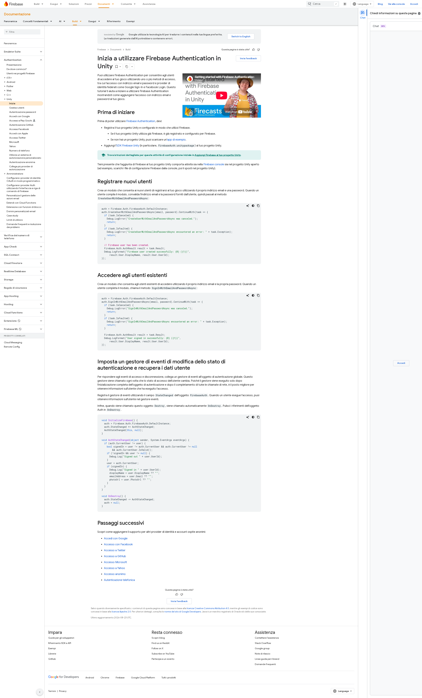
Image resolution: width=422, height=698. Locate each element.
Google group (262, 648)
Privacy (62, 691)
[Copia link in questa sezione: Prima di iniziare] (138, 113)
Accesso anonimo (115, 574)
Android (89, 677)
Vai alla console (396, 3)
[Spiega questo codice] (247, 205)
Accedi (414, 3)
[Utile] (253, 49)
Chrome (105, 677)
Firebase (101, 49)
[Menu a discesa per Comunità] (136, 4)
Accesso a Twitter (114, 550)
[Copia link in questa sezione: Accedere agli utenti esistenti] (170, 276)
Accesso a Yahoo (114, 568)
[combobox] (322, 4)
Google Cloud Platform (143, 677)
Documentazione (17, 14)
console (213, 164)
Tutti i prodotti (169, 677)
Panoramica (10, 21)
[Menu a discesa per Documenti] (114, 4)
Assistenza (149, 3)
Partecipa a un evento (163, 658)
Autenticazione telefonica (119, 580)
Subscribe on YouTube (163, 653)
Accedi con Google (115, 538)
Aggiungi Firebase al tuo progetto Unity (218, 155)
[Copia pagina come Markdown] (127, 66)
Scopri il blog (158, 637)
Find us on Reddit (160, 643)
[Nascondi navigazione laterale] (39, 692)
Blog (380, 3)
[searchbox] (22, 31)
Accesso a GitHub (115, 556)
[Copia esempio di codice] (258, 205)
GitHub (52, 658)
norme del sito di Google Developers (182, 611)
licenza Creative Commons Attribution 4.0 (208, 608)
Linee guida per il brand (267, 658)
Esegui (54, 3)
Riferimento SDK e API (59, 643)
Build (36, 3)
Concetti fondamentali (35, 21)
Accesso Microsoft (115, 562)
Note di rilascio (262, 653)
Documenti (104, 3)
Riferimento (114, 21)
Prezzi (88, 3)
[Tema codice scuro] (253, 205)
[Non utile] (258, 49)
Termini (52, 691)
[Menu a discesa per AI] (65, 21)
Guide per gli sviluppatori (61, 637)
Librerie (52, 653)
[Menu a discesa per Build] (43, 4)
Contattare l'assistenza (267, 637)
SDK (127, 145)
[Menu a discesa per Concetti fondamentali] (52, 21)
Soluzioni (74, 3)
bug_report (419, 13)
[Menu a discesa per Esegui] (62, 4)
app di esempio (176, 139)
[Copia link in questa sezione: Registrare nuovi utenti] (155, 182)
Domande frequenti (265, 664)
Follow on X (157, 648)
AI (60, 21)
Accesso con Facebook (118, 544)
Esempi (130, 21)
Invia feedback (248, 58)
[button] (19, 51)
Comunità (126, 3)
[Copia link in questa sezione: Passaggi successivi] (147, 523)
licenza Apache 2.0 (121, 611)
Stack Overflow (263, 643)
